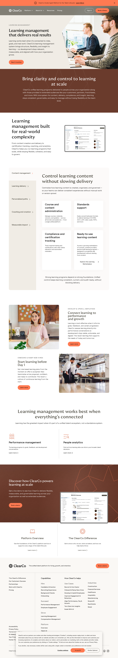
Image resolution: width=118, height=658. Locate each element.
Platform (28, 10)
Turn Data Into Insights (72, 606)
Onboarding (45, 596)
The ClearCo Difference (17, 578)
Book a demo (15, 505)
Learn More (80, 3)
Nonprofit (91, 601)
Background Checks (48, 593)
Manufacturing (93, 598)
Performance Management (50, 604)
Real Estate (92, 604)
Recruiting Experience (48, 590)
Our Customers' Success (17, 581)
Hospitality (91, 595)
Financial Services (94, 589)
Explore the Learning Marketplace (87, 263)
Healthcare (92, 592)
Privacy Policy (93, 642)
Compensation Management (50, 619)
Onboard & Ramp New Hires (74, 590)
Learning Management (48, 616)
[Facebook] (104, 651)
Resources (50, 10)
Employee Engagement (49, 607)
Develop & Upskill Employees (74, 593)
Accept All (78, 650)
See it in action (16, 62)
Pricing (59, 10)
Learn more (74, 344)
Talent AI (44, 631)
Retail (90, 607)
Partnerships (13, 584)
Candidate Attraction (48, 587)
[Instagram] (108, 651)
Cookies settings (63, 650)
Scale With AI (69, 609)
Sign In (89, 10)
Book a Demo (102, 10)
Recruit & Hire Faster (71, 587)
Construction (92, 586)
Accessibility (13, 626)
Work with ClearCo (15, 587)
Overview (44, 628)
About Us (39, 10)
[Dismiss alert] (114, 3)
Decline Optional (92, 650)
